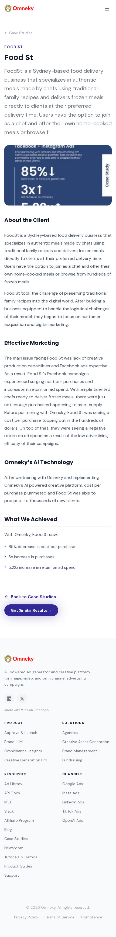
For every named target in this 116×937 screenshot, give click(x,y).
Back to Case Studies (33, 597)
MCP (8, 802)
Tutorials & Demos (20, 857)
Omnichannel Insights (23, 750)
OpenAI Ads (72, 820)
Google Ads (72, 783)
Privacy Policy (26, 917)
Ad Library (13, 783)
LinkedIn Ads (73, 802)
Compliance (91, 917)
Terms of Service (59, 917)
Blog (8, 829)
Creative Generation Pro (25, 760)
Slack (9, 811)
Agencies (70, 732)
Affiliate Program (19, 820)
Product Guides (18, 866)
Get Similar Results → (31, 610)
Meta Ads (70, 792)
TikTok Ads (71, 811)
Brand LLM (13, 741)
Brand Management (79, 750)
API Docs (12, 792)
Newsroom (13, 847)
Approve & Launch (20, 732)
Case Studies (21, 32)
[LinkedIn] (9, 698)
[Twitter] (22, 698)
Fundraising (72, 760)
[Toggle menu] (107, 8)
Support (11, 875)
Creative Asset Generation (85, 741)
